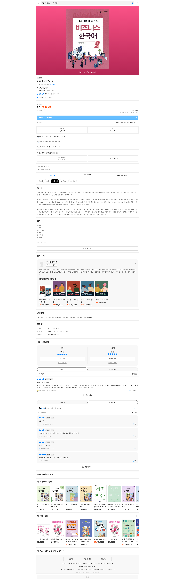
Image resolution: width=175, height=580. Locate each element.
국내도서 (40, 317)
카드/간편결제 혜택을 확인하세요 (126, 123)
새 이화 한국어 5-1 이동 (114, 533)
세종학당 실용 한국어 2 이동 (87, 293)
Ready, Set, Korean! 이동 (100, 532)
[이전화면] (38, 3)
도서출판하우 (41, 90)
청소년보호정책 (81, 569)
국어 (57, 317)
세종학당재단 (41, 88)
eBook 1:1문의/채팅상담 (105, 563)
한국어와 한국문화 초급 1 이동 (43, 498)
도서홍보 (108, 569)
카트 (136, 3)
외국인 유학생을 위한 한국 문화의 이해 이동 (86, 532)
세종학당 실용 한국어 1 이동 (101, 293)
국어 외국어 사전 (49, 317)
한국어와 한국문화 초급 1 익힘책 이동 (57, 498)
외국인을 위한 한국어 (66, 317)
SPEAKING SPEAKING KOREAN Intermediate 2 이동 (72, 532)
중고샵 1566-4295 (91, 563)
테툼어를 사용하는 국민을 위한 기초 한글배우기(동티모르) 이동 (128, 532)
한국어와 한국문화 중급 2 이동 (128, 498)
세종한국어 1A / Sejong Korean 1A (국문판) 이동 (100, 497)
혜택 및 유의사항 (62, 363)
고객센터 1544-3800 (68, 563)
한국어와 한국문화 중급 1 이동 (86, 498)
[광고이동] (131, 3)
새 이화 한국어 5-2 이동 (57, 533)
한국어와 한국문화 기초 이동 (72, 498)
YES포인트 (40, 110)
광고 (113, 569)
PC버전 (88, 569)
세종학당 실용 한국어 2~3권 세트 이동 (45, 295)
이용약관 (63, 569)
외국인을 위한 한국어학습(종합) (83, 317)
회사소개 (93, 569)
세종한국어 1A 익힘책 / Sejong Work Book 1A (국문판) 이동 (114, 497)
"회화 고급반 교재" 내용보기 (87, 385)
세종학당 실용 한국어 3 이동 (73, 293)
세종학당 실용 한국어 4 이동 (59, 293)
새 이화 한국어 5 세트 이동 (43, 534)
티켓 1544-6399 (80, 563)
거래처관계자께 (101, 569)
